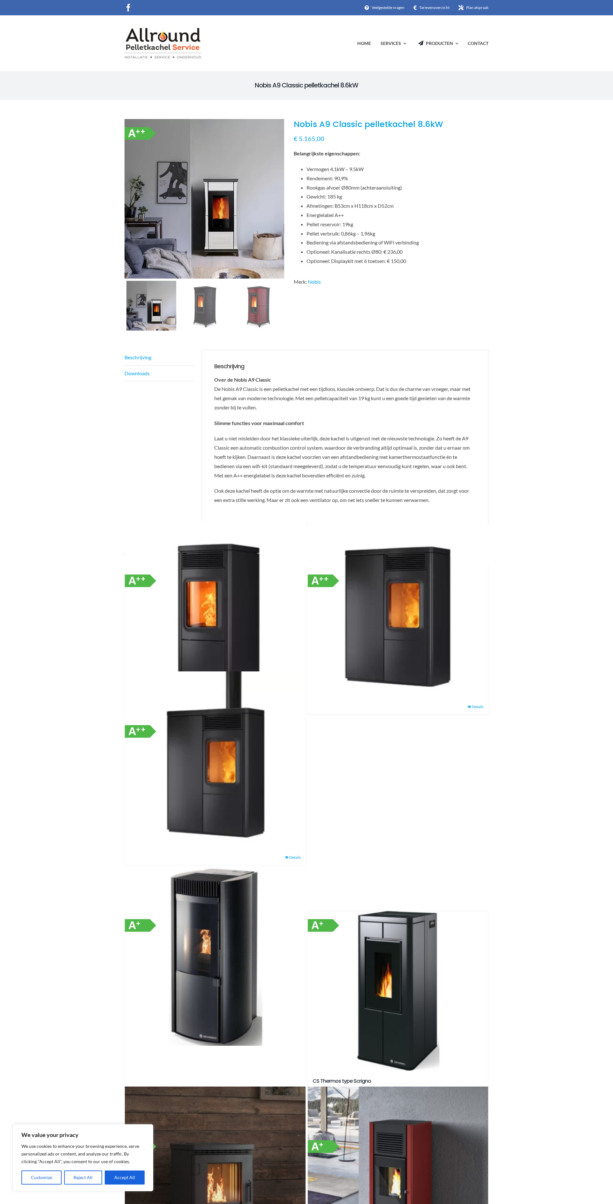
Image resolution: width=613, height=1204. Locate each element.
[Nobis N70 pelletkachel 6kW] (215, 610)
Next (280, 199)
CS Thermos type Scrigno (342, 1081)
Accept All (124, 1177)
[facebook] (128, 7)
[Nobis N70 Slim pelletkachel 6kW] (398, 610)
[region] (83, 1157)
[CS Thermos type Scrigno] (398, 991)
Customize (41, 1177)
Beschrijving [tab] (138, 357)
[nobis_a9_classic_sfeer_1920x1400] (204, 199)
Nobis (314, 282)
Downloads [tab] (137, 373)
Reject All (83, 1177)
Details (477, 706)
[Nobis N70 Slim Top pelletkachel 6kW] (215, 761)
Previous (129, 199)
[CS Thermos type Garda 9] (215, 955)
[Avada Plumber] (163, 30)
